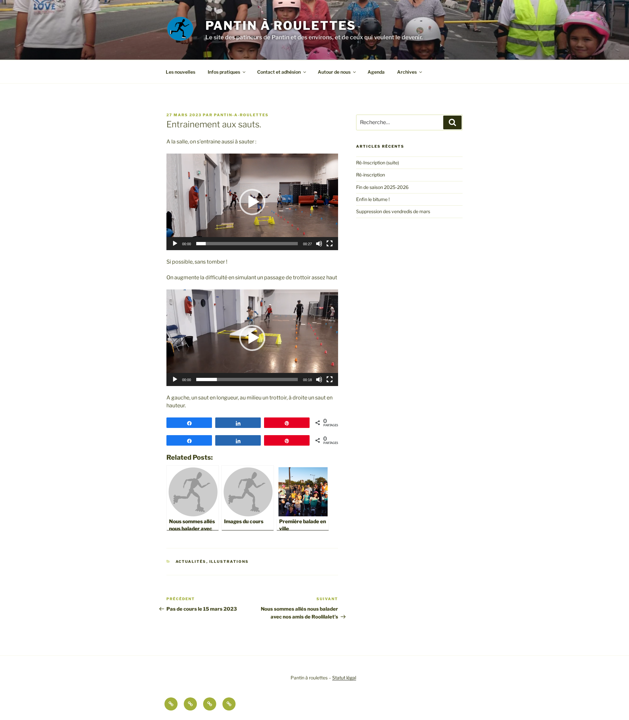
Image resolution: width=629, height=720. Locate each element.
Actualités (191, 561)
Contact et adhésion (279, 72)
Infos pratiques (224, 72)
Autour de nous (334, 72)
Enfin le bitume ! (373, 199)
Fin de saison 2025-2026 (382, 187)
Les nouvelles (180, 72)
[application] (252, 202)
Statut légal (344, 677)
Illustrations (229, 561)
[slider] (247, 243)
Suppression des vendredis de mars (393, 211)
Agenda (376, 72)
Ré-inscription (370, 174)
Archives (407, 72)
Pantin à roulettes (280, 25)
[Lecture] (175, 243)
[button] (252, 202)
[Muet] (319, 243)
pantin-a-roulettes (241, 115)
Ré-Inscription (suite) (377, 162)
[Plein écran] (329, 243)
